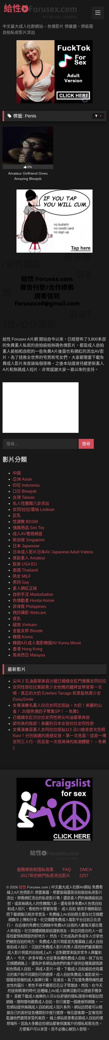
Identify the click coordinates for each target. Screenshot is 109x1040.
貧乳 (17, 619)
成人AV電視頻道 (27, 534)
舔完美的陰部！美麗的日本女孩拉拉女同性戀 (53, 723)
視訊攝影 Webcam (29, 612)
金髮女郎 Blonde (28, 631)
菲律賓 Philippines (29, 606)
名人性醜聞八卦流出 (31, 503)
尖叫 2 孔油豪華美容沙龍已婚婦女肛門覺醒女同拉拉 (59, 681)
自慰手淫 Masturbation (33, 594)
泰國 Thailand (25, 570)
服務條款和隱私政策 (35, 869)
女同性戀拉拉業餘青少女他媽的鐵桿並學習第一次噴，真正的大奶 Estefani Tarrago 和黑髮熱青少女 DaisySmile (57, 693)
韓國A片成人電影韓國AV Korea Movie (47, 643)
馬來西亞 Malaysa (29, 655)
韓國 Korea (23, 637)
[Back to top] (93, 1025)
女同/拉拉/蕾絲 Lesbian (34, 509)
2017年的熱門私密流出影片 (45, 875)
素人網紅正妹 (25, 588)
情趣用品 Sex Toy (28, 528)
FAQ (67, 869)
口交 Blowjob (25, 491)
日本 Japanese (26, 546)
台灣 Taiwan (24, 497)
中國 (17, 473)
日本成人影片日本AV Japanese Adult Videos (53, 552)
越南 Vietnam (25, 625)
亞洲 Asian (22, 479)
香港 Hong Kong (27, 649)
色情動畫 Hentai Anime (33, 600)
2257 (83, 875)
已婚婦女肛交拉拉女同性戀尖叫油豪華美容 (51, 717)
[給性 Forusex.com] (45, 12)
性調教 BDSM (25, 521)
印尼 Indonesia (26, 485)
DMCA (86, 869)
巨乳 (17, 515)
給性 (22, 887)
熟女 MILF (22, 576)
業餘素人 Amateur (29, 558)
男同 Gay (21, 582)
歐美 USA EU (25, 564)
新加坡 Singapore (29, 540)
